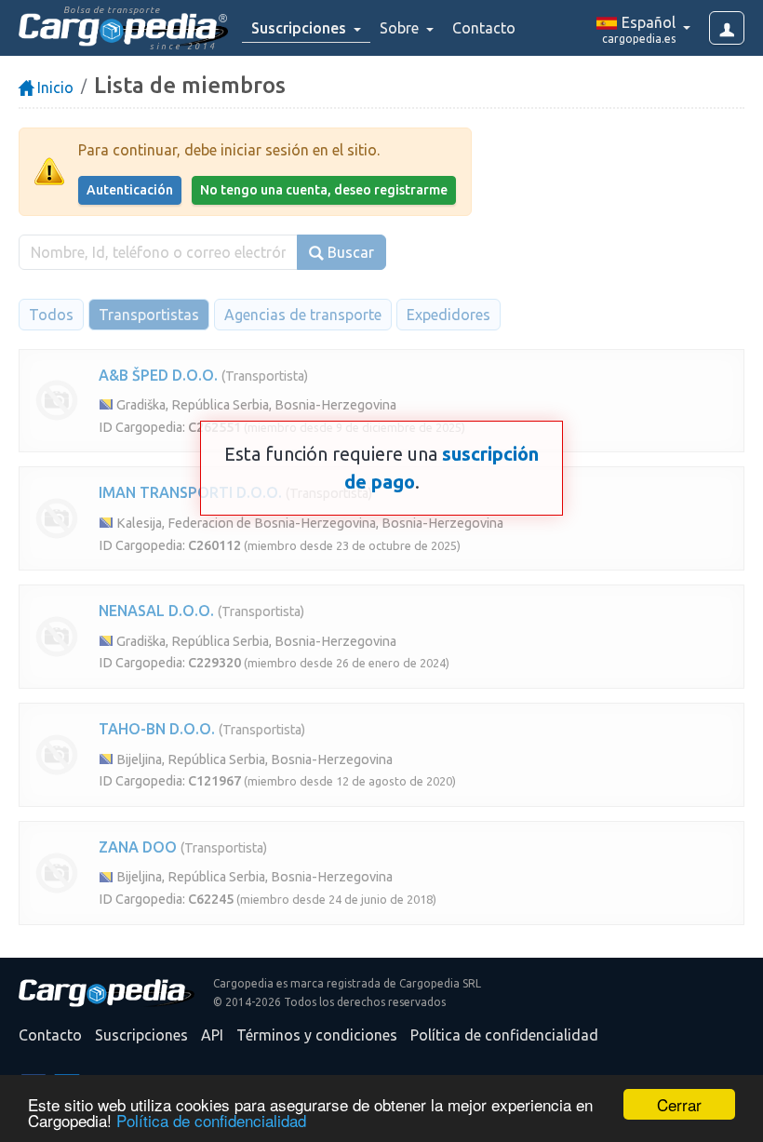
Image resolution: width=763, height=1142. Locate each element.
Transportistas (149, 314)
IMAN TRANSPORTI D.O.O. (190, 492)
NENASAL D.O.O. (156, 610)
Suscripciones (141, 1035)
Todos (51, 314)
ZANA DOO (138, 847)
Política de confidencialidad (211, 1120)
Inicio (53, 87)
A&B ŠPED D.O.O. (158, 375)
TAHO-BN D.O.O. (157, 728)
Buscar (349, 252)
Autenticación (130, 189)
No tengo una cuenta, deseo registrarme (324, 189)
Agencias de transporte (303, 314)
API (212, 1035)
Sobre (401, 28)
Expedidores (448, 314)
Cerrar (679, 1104)
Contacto (483, 28)
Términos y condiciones (316, 1035)
